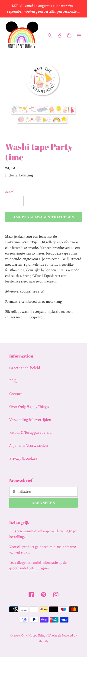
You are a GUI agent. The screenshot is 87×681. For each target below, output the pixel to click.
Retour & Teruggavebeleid (30, 432)
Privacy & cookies (23, 458)
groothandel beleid (23, 568)
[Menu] (79, 34)
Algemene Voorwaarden (28, 445)
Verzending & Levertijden (30, 419)
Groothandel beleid (24, 368)
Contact (15, 393)
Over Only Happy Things (29, 406)
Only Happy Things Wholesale (41, 635)
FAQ (12, 380)
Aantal (9, 191)
